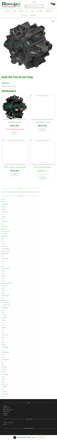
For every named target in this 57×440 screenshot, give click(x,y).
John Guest (4, 320)
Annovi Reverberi (5, 258)
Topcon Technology (5, 359)
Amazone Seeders (5, 253)
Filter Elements (4, 221)
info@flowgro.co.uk (10, 424)
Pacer (3, 332)
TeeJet (3, 357)
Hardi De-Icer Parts (6, 302)
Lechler (3, 325)
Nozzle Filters (4, 369)
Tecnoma (3, 354)
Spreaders (21, 11)
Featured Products (5, 394)
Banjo (3, 266)
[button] (52, 21)
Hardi (3, 298)
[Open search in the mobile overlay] (34, 6)
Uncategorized (4, 386)
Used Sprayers (39, 11)
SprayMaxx (4, 396)
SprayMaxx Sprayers (5, 352)
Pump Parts (4, 216)
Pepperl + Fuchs (5, 335)
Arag (2, 261)
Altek (3, 241)
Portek (3, 339)
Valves (3, 224)
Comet (3, 280)
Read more (15, 133)
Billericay (3, 275)
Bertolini (3, 273)
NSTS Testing (24, 15)
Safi (2, 349)
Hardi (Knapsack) (5, 307)
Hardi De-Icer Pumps (7, 305)
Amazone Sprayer (5, 246)
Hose (3, 389)
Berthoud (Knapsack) (5, 268)
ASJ (2, 263)
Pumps (3, 214)
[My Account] (48, 4)
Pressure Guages (5, 204)
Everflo (3, 290)
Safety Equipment (5, 236)
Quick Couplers (4, 229)
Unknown (3, 379)
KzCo (3, 322)
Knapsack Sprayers (5, 384)
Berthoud (3, 271)
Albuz (3, 238)
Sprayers (14, 11)
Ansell (3, 256)
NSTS (3, 330)
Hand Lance (4, 209)
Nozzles (32, 11)
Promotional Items (5, 374)
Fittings (3, 381)
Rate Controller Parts (5, 231)
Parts (27, 11)
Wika (2, 364)
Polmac (3, 337)
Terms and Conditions (7, 431)
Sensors (3, 376)
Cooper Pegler (4, 285)
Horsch (3, 310)
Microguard (4, 327)
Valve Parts (4, 202)
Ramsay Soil (4, 344)
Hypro (3, 312)
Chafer (3, 278)
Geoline (3, 293)
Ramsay (3, 342)
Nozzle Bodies (4, 226)
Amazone (3, 243)
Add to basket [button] (42, 177)
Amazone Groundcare (6, 251)
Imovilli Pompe (4, 317)
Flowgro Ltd (7, 11)
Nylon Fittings (4, 367)
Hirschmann (4, 315)
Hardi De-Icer (4, 300)
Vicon (3, 362)
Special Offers (32, 15)
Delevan (3, 288)
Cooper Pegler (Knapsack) (6, 283)
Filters (3, 219)
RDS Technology (5, 347)
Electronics (4, 371)
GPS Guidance (4, 234)
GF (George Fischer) (5, 295)
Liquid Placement (48, 11)
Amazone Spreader (5, 248)
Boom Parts (4, 206)
